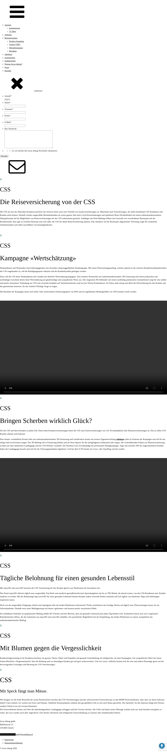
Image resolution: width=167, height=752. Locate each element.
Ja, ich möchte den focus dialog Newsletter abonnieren (34, 151)
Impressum (9, 739)
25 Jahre (12, 31)
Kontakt (8, 71)
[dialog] (83, 126)
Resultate (13, 51)
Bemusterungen (11, 38)
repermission (10, 58)
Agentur (8, 25)
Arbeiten (8, 35)
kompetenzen (14, 28)
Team (7, 67)
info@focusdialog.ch (24, 734)
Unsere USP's (14, 44)
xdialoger (8, 54)
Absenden (4, 156)
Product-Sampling (16, 41)
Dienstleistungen (16, 48)
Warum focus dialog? (13, 64)
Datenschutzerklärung (13, 743)
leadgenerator (10, 61)
